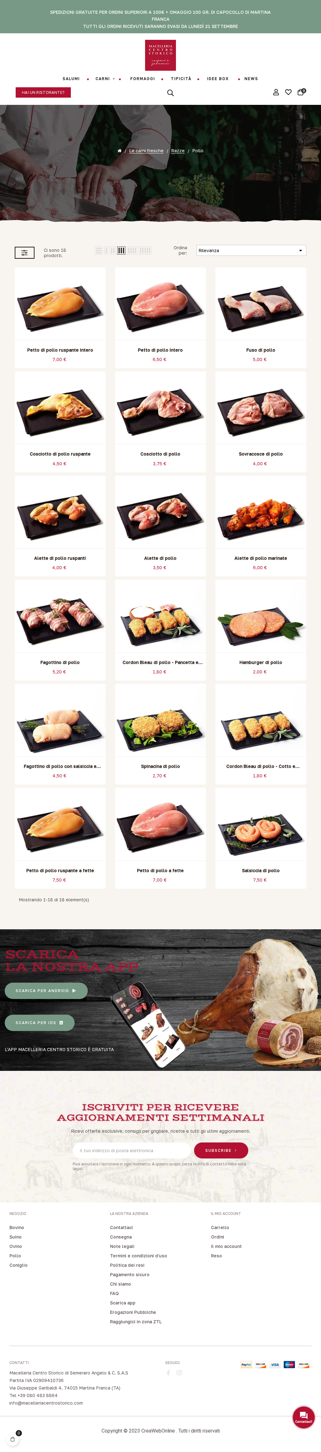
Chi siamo (120, 1284)
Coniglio (18, 1265)
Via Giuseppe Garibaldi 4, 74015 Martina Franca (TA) (64, 1387)
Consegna (121, 1236)
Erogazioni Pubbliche (133, 1312)
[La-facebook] (168, 1373)
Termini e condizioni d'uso (138, 1255)
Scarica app (122, 1302)
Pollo (15, 1255)
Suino (15, 1236)
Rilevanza (251, 250)
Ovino (15, 1246)
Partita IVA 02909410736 (36, 1380)
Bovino (16, 1227)
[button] (43, 92)
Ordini (217, 1236)
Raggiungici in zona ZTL (136, 1321)
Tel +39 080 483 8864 (33, 1395)
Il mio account (226, 1246)
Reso (216, 1255)
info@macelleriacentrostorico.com (46, 1403)
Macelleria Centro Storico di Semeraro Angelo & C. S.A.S (68, 1372)
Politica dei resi (127, 1265)
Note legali (122, 1246)
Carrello (220, 1227)
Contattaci (121, 1227)
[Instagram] (179, 1373)
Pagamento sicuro (130, 1274)
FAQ (114, 1293)
